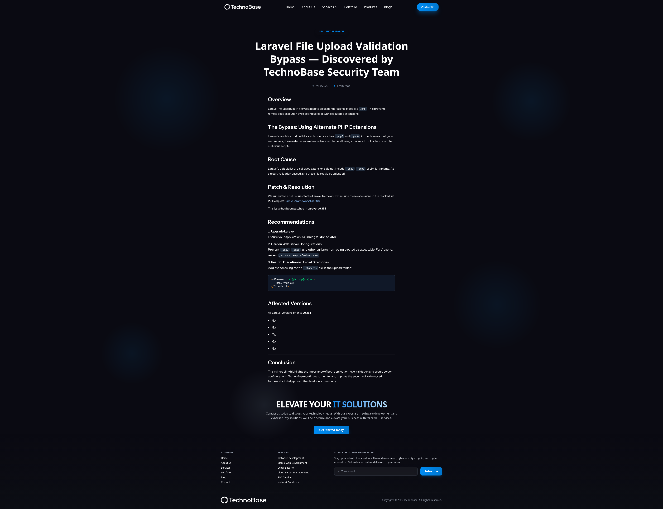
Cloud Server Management (293, 472)
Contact (225, 482)
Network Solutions (288, 482)
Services (328, 7)
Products (370, 7)
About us (226, 462)
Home (290, 7)
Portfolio (350, 7)
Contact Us (427, 7)
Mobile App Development (292, 462)
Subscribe (431, 471)
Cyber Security (286, 467)
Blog (223, 477)
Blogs (388, 7)
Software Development (291, 458)
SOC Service (284, 477)
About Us (308, 7)
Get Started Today (331, 430)
